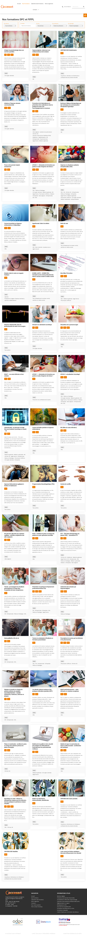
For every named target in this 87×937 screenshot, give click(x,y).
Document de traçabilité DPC (64, 906)
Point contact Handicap (36, 906)
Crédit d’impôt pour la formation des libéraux (68, 912)
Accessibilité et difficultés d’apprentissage (67, 899)
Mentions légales (61, 896)
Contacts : (35, 9)
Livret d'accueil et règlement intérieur (43, 933)
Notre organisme (49, 3)
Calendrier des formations (37, 3)
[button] (85, 15)
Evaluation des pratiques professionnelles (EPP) (68, 901)
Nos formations (26, 3)
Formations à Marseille (62, 910)
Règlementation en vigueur (63, 903)
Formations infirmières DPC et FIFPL (65, 908)
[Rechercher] (83, 6)
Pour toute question (36, 905)
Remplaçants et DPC (62, 905)
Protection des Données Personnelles (66, 897)
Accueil (19, 3)
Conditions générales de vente (72, 933)
